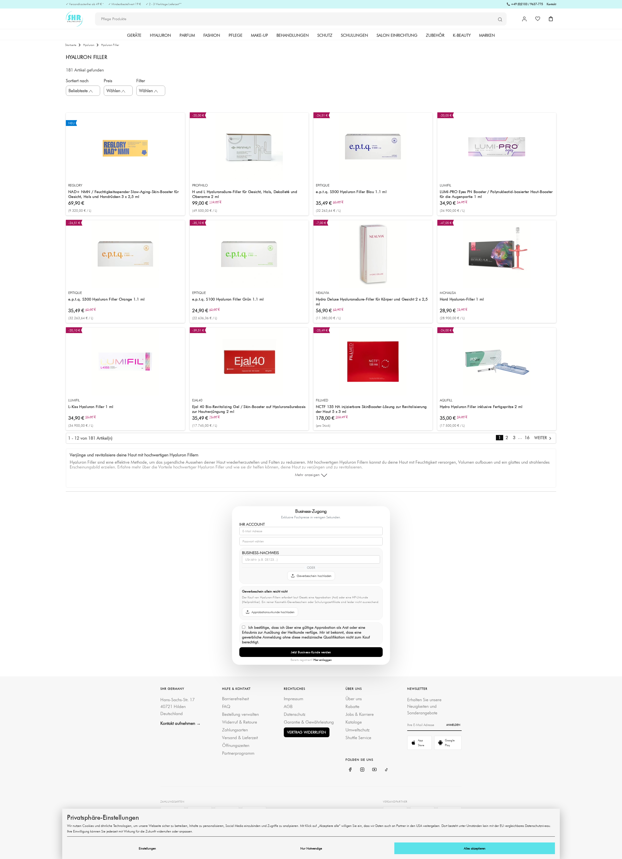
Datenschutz (294, 714)
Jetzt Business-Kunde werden (311, 652)
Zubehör (435, 35)
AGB (288, 706)
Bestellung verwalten (240, 714)
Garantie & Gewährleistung (309, 722)
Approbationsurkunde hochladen (272, 612)
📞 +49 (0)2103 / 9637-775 (525, 4)
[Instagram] (362, 769)
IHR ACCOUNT (252, 524)
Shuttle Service (358, 737)
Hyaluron (160, 35)
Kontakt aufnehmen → (180, 723)
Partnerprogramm (238, 753)
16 (527, 437)
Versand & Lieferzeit (240, 737)
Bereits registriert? (311, 660)
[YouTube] (374, 769)
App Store (421, 742)
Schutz (324, 35)
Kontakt (551, 4)
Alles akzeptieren (474, 848)
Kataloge (354, 722)
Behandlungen (292, 35)
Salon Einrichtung (397, 35)
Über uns (354, 698)
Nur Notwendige (311, 848)
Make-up (259, 35)
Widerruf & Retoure (239, 722)
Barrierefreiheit (235, 698)
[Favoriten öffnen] (537, 18)
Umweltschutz (358, 729)
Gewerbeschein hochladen (314, 576)
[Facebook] (350, 769)
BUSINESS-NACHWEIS (260, 552)
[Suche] (500, 19)
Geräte (134, 35)
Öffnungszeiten (235, 745)
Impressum (293, 698)
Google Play (450, 742)
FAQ (226, 706)
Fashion (211, 35)
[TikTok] (386, 769)
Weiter (541, 437)
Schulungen (354, 35)
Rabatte (352, 706)
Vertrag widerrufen (306, 732)
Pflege (235, 35)
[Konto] (524, 19)
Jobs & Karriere (360, 714)
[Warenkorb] (550, 18)
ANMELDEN (453, 724)
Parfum (187, 35)
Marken (487, 35)
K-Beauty (462, 35)
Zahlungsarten (235, 729)
